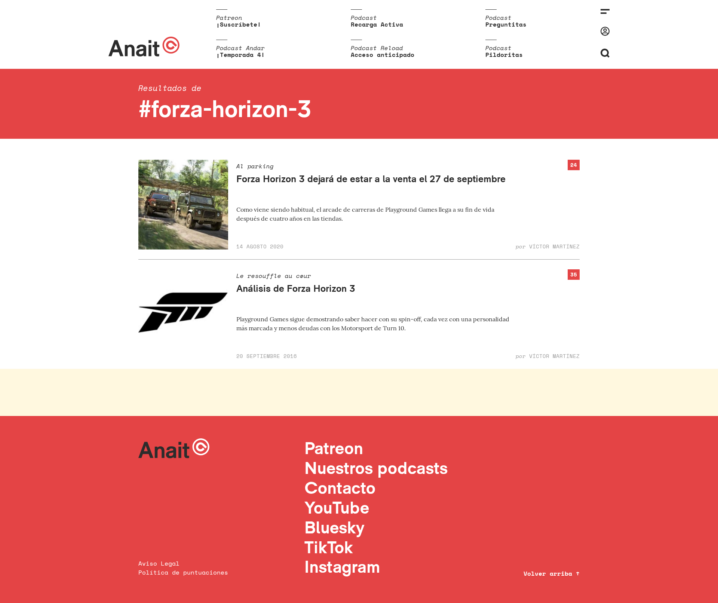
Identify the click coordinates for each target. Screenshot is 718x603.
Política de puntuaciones (183, 572)
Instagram (342, 566)
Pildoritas (504, 54)
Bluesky (334, 527)
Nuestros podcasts (376, 467)
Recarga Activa (377, 24)
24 (573, 165)
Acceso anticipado (382, 54)
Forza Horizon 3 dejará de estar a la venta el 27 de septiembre (371, 178)
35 (573, 274)
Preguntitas (506, 24)
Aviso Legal (159, 563)
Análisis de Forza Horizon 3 (295, 288)
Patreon (333, 448)
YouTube (336, 507)
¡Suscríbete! (238, 24)
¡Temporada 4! (240, 54)
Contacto (339, 487)
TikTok (328, 547)
